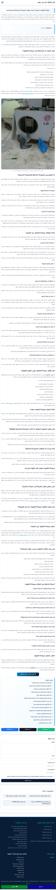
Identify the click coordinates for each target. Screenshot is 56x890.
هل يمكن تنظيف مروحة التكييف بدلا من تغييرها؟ (40, 710)
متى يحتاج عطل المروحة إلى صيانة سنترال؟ (41, 707)
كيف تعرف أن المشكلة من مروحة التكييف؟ (41, 682)
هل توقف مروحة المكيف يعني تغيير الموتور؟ (41, 692)
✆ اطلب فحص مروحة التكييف (28, 674)
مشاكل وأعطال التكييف (27, 93)
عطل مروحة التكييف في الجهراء (44, 713)
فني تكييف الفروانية (47, 832)
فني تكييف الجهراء (24, 535)
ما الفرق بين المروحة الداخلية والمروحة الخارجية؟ (40, 686)
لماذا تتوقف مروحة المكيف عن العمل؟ (42, 689)
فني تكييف (11, 403)
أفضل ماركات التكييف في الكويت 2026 (15, 796)
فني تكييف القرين (47, 829)
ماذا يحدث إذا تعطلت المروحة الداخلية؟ (42, 701)
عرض (43, 28)
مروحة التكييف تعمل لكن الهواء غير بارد (42, 704)
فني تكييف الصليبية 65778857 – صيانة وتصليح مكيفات (40, 802)
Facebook (9, 729)
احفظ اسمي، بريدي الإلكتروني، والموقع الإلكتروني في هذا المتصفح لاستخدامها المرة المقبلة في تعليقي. (30, 776)
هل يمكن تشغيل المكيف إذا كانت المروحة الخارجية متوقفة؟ (37, 698)
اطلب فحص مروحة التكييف (45, 723)
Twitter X (27, 729)
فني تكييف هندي (48, 826)
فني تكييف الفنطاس (47, 835)
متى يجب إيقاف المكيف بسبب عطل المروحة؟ (41, 716)
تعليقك (53, 742)
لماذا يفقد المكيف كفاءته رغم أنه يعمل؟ (40, 796)
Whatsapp (45, 729)
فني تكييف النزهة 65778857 (18, 802)
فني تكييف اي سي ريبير (46, 2)
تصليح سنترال (33, 500)
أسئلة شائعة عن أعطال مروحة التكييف (42, 720)
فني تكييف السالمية (47, 838)
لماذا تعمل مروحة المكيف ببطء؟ (43, 695)
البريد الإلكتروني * (51, 762)
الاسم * (53, 755)
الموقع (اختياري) (51, 769)
